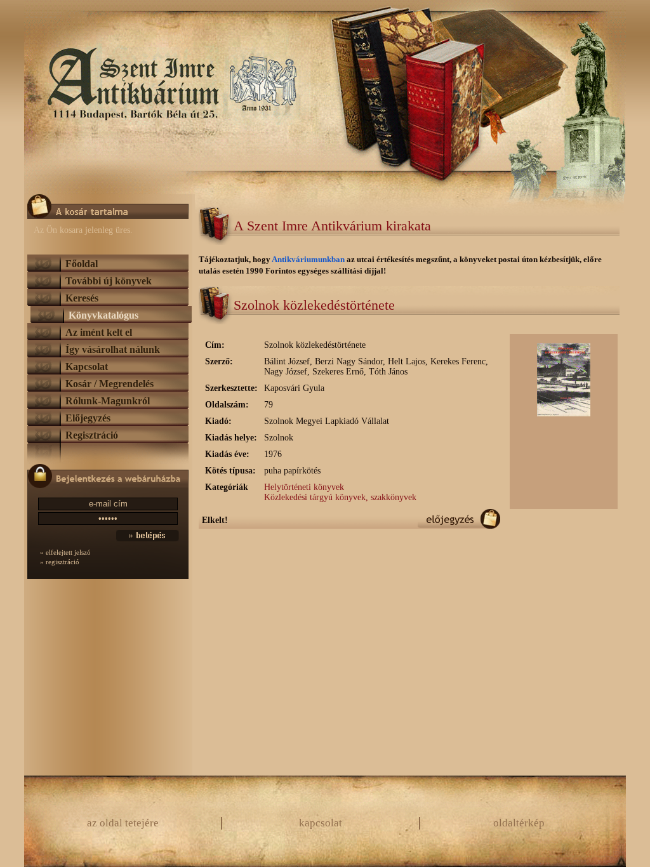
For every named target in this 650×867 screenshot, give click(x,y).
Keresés (81, 298)
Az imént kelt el (98, 332)
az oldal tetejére (123, 823)
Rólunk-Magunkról (107, 400)
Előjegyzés (87, 418)
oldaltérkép (519, 823)
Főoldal (81, 263)
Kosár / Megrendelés (109, 383)
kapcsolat (320, 823)
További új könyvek (108, 280)
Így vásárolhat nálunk (112, 349)
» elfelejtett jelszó (65, 552)
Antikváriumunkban (309, 259)
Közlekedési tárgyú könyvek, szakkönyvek (340, 497)
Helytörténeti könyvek (304, 487)
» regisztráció (59, 562)
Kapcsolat (86, 366)
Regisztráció (91, 435)
